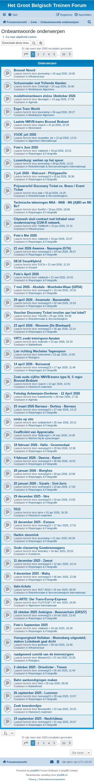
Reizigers (34, 357)
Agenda (32, 102)
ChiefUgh (43, 86)
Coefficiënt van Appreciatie (34, 432)
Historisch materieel (40, 386)
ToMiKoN (43, 225)
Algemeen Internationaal (42, 140)
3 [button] (43, 54)
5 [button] (54, 54)
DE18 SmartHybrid (27, 261)
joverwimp (44, 73)
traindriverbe (45, 396)
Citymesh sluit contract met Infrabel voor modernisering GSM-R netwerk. (44, 220)
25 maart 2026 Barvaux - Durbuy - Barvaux (45, 406)
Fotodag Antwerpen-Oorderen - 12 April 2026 (47, 393)
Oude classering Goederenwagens (39, 548)
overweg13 (44, 176)
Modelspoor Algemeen (41, 89)
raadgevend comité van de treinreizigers (44, 654)
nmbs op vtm (24, 419)
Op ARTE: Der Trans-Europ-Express (40, 599)
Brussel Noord (24, 70)
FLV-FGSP (44, 602)
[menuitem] (12, 15)
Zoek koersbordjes (27, 706)
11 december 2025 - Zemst (33, 560)
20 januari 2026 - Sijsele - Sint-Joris (40, 483)
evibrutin (43, 341)
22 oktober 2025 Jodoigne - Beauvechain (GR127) (50, 612)
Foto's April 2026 (26, 274)
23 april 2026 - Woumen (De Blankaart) (42, 325)
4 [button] (49, 54)
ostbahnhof (44, 422)
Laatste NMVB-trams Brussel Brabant (41, 122)
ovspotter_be (45, 137)
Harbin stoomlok (26, 535)
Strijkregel (43, 435)
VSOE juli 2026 (25, 134)
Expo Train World (27, 109)
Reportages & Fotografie (42, 153)
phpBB (34, 770)
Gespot (32, 267)
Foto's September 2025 (31, 625)
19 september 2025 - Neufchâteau (38, 718)
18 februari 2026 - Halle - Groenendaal (42, 445)
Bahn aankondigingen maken (35, 680)
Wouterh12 (44, 657)
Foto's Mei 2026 (25, 235)
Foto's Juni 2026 (26, 147)
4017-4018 (44, 589)
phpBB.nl (62, 775)
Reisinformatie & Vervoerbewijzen (47, 195)
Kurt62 (42, 209)
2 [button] (38, 54)
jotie (40, 192)
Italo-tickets (22, 586)
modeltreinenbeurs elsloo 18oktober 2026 (44, 96)
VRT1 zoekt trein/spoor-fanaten (37, 338)
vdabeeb (43, 150)
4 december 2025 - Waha (32, 573)
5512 (17, 509)
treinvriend (44, 354)
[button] (25, 54)
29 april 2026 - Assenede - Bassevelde (42, 300)
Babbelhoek (35, 344)
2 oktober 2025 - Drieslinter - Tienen (40, 667)
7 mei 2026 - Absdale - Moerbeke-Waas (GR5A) (48, 287)
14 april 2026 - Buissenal (32, 364)
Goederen (34, 554)
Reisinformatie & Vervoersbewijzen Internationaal (56, 166)
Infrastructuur (36, 76)
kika (40, 683)
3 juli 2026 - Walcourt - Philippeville (40, 173)
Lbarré (42, 125)
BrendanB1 (44, 709)
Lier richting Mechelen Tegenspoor (40, 351)
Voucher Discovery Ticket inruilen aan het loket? (50, 312)
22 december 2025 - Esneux (34, 522)
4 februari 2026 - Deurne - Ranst (37, 458)
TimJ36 (42, 315)
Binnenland (34, 127)
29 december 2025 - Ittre (31, 496)
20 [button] (63, 54)
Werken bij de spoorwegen (44, 438)
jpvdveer (43, 644)
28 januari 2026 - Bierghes (33, 470)
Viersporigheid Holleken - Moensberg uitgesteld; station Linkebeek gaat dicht (50, 639)
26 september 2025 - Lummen (36, 693)
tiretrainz (43, 551)
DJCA (41, 264)
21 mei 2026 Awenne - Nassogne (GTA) (42, 248)
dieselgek (43, 99)
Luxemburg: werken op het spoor (38, 160)
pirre (40, 512)
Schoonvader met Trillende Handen (40, 83)
